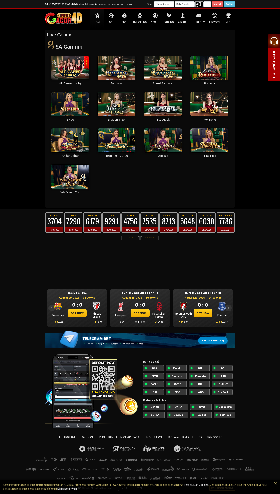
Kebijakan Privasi (67, 488)
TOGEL (111, 22)
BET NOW (60, 313)
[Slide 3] (141, 322)
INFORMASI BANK (129, 437)
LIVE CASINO (140, 22)
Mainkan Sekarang (213, 340)
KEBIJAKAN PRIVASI (178, 437)
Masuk (217, 4)
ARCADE (182, 22)
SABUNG (169, 22)
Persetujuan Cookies (196, 484)
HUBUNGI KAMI (154, 437)
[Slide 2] (138, 322)
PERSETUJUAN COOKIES (209, 437)
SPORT (155, 22)
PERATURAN (106, 437)
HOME (97, 22)
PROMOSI (214, 22)
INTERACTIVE (198, 22)
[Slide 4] (144, 322)
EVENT (228, 22)
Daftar (229, 4)
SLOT (125, 22)
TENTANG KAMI (66, 437)
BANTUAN (87, 437)
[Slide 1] (136, 322)
